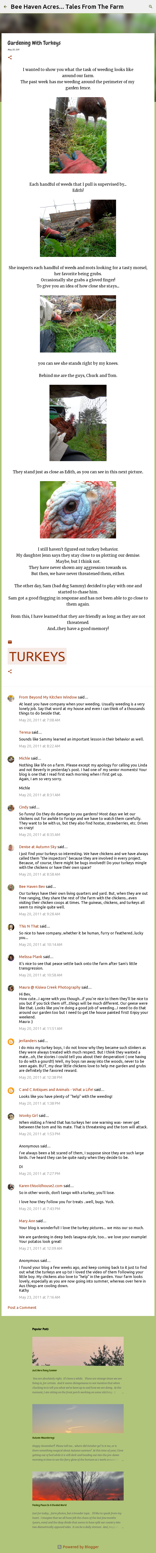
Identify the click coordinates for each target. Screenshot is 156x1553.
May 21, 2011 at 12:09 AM (40, 1248)
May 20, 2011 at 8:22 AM (39, 746)
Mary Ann (27, 1221)
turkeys (37, 656)
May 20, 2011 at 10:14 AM (40, 944)
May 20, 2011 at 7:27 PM (39, 1173)
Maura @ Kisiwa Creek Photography (49, 987)
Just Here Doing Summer (44, 1370)
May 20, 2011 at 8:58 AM (39, 874)
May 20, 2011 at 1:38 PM (39, 1103)
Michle (24, 758)
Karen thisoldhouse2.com (41, 1186)
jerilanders (28, 1040)
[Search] (129, 6)
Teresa (25, 732)
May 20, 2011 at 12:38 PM (40, 1077)
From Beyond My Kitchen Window (48, 697)
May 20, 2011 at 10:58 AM (40, 975)
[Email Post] (10, 639)
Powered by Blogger (80, 1547)
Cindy (23, 807)
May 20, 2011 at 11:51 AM (40, 1028)
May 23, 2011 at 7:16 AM (39, 1297)
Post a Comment (22, 1307)
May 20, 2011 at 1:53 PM (39, 1134)
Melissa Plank (30, 956)
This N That (29, 926)
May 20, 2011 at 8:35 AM (39, 834)
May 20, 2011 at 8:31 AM (39, 795)
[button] (10, 58)
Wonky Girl (28, 1115)
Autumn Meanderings (43, 1437)
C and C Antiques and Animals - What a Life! (56, 1089)
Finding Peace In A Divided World (49, 1505)
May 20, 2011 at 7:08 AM (39, 720)
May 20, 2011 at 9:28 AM (39, 914)
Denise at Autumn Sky (38, 847)
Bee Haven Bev (32, 886)
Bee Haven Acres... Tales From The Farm (67, 6)
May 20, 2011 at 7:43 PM (39, 1208)
